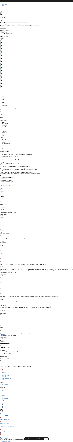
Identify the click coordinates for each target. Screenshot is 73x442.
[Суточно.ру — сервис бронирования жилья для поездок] (4, 1)
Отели (3, 389)
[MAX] (2, 404)
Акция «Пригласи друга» (5, 377)
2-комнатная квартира (3, 207)
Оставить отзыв (2, 341)
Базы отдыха (3, 392)
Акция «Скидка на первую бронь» (7, 378)
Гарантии (3, 379)
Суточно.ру (6, 438)
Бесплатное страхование (5, 385)
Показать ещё (2, 340)
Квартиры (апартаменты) (5, 388)
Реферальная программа (5, 397)
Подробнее (1, 367)
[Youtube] (2, 406)
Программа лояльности (5, 398)
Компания (3, 395)
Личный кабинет (4, 371)
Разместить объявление (5, 384)
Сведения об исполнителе (3, 356)
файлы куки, (30, 438)
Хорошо (46, 438)
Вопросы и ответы (4, 380)
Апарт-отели (3, 390)
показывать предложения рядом (5, 185)
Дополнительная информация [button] (4, 150)
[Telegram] (2, 402)
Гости (1, 12)
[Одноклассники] (2, 403)
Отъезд (1, 10)
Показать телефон (2, 31)
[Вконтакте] (2, 405)
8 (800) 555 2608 (4, 372)
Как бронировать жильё (5, 375)
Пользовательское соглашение (4, 440)
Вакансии (3, 396)
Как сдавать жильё (4, 383)
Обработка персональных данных (5, 441)
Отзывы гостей (4, 376)
